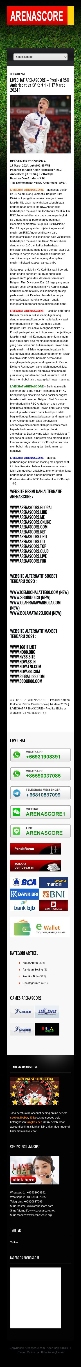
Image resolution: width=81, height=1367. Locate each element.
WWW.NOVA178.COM (25, 666)
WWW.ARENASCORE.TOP (28, 546)
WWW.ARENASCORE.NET (28, 532)
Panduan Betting (32, 969)
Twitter (14, 1242)
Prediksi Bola (30, 976)
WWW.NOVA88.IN (23, 662)
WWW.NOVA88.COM (25, 671)
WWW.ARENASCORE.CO (27, 541)
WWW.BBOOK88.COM (26, 681)
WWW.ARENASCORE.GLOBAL (31, 507)
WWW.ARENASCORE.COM (28, 527)
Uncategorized (31, 983)
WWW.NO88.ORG (22, 652)
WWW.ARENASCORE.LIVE (28, 556)
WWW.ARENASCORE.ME (27, 517)
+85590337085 (36, 1197)
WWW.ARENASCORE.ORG (28, 536)
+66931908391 (36, 1192)
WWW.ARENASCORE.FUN (28, 561)
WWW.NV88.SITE (22, 657)
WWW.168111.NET (23, 647)
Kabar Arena (30, 962)
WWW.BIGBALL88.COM (27, 676)
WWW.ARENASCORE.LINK (28, 512)
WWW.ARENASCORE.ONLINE (30, 522)
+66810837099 (33, 1201)
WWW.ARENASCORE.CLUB (29, 551)
